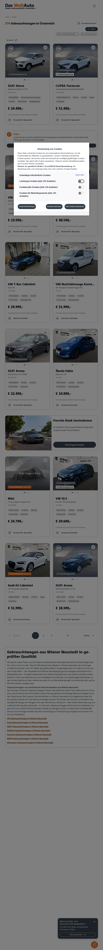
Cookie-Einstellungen (27, 206)
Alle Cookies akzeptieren (75, 206)
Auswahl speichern (54, 206)
